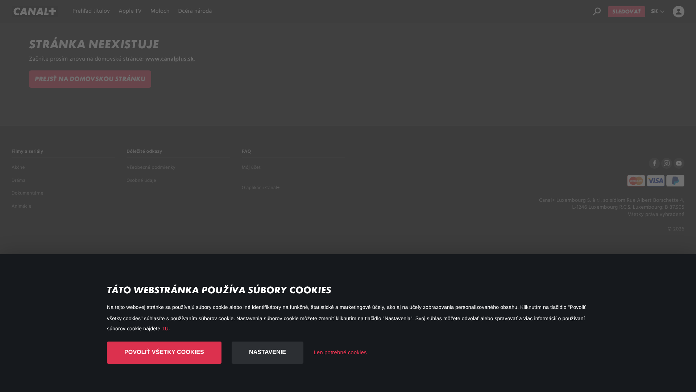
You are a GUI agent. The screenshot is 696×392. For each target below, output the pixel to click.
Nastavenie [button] (267, 352)
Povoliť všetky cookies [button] (164, 352)
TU (165, 328)
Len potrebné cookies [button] (340, 353)
